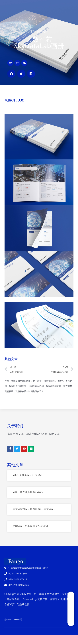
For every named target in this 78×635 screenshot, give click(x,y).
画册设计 (42, 31)
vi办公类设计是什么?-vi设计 (28, 492)
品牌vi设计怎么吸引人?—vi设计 (30, 526)
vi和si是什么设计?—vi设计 (28, 475)
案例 (33, 31)
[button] (11, 74)
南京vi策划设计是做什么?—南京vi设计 (34, 509)
